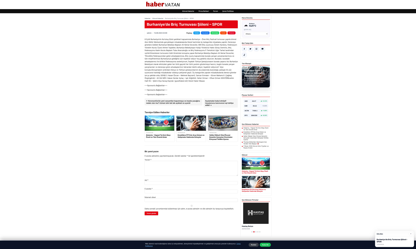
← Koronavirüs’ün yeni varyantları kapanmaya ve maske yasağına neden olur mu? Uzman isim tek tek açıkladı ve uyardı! (173, 102)
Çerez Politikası (228, 11)
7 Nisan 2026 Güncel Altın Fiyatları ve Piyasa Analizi (256, 147)
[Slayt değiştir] (252, 231)
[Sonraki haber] (266, 70)
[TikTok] (244, 54)
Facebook (205, 33)
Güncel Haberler (188, 11)
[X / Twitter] (250, 48)
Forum (215, 11)
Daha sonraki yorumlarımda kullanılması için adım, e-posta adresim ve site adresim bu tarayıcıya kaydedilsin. (189, 209)
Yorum (148, 160)
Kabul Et (265, 245)
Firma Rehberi (204, 11)
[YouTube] (262, 48)
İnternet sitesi (150, 197)
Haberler (147, 18)
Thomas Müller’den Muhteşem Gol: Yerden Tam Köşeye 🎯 (255, 143)
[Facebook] (244, 48)
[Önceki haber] (262, 70)
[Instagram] (256, 48)
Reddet (253, 245)
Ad (146, 180)
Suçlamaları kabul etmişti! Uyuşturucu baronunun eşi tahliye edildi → (219, 103)
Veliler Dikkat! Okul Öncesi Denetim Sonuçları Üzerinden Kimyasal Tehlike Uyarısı (255, 137)
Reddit (223, 33)
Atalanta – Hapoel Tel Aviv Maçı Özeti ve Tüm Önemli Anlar (255, 128)
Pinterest (231, 33)
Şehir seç (248, 29)
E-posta (149, 189)
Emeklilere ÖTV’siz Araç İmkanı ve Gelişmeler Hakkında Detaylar (254, 133)
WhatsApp (215, 33)
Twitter (197, 33)
